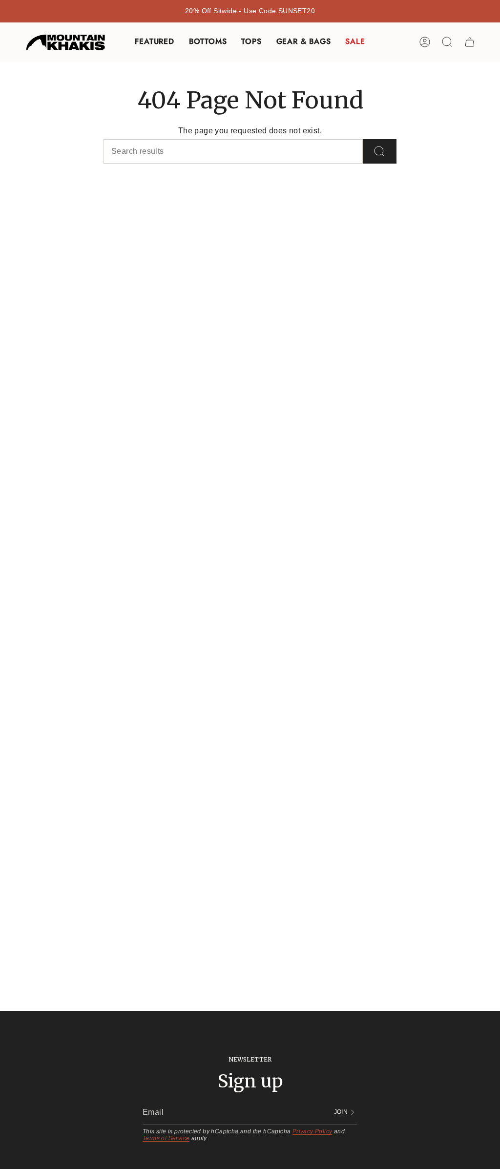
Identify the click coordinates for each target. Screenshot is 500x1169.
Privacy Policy (312, 1131)
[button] (154, 42)
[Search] (379, 151)
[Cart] (469, 42)
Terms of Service (166, 1138)
